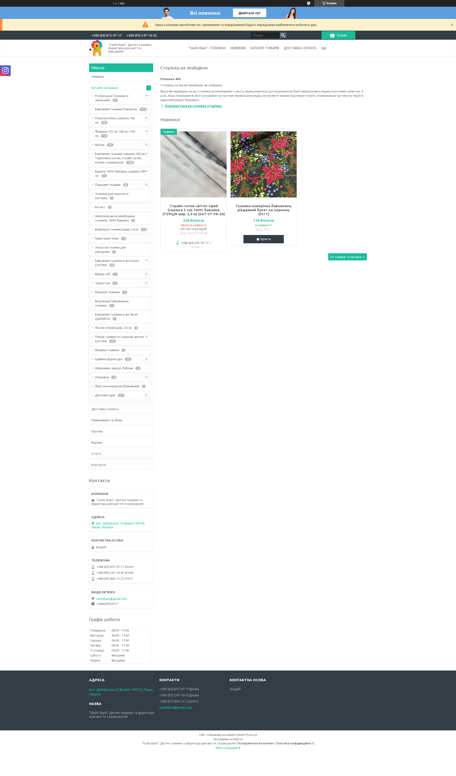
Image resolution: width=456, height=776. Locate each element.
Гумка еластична (107, 238)
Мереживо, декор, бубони (114, 368)
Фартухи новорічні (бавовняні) (117, 386)
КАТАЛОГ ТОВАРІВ (264, 48)
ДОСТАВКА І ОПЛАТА (300, 48)
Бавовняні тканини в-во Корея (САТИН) (117, 263)
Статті (96, 453)
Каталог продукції (104, 87)
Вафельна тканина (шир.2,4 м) (116, 229)
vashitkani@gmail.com (111, 598)
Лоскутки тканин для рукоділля (110, 249)
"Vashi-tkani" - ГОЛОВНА (207, 48)
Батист (100, 207)
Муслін (99, 144)
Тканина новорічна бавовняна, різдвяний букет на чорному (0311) (263, 210)
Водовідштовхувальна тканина (111, 303)
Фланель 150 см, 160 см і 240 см (115, 133)
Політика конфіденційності (295, 743)
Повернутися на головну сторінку (193, 106)
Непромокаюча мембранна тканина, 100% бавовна (115, 218)
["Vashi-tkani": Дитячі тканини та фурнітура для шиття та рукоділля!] (96, 48)
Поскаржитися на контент (256, 743)
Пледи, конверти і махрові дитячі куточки (119, 339)
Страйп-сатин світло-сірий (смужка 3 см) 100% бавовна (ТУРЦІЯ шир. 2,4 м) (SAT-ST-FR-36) (193, 210)
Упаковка (102, 377)
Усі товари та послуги (345, 257)
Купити (266, 239)
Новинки (97, 76)
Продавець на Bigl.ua (228, 739)
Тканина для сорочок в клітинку (111, 196)
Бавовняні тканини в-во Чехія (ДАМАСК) (116, 316)
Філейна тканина (107, 350)
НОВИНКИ (238, 48)
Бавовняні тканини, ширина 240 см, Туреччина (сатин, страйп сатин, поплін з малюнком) (120, 158)
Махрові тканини (107, 292)
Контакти (98, 464)
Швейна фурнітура (108, 359)
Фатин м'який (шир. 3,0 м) (113, 327)
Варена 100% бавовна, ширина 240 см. (120, 173)
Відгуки (96, 442)
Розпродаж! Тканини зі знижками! (111, 98)
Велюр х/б (102, 274)
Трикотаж (102, 283)
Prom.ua (251, 734)
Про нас (97, 431)
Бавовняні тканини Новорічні (116, 109)
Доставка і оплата (105, 409)
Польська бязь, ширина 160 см (115, 120)
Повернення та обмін (106, 420)
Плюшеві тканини (108, 184)
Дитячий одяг (105, 395)
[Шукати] (283, 35)
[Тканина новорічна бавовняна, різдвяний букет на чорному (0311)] (264, 164)
